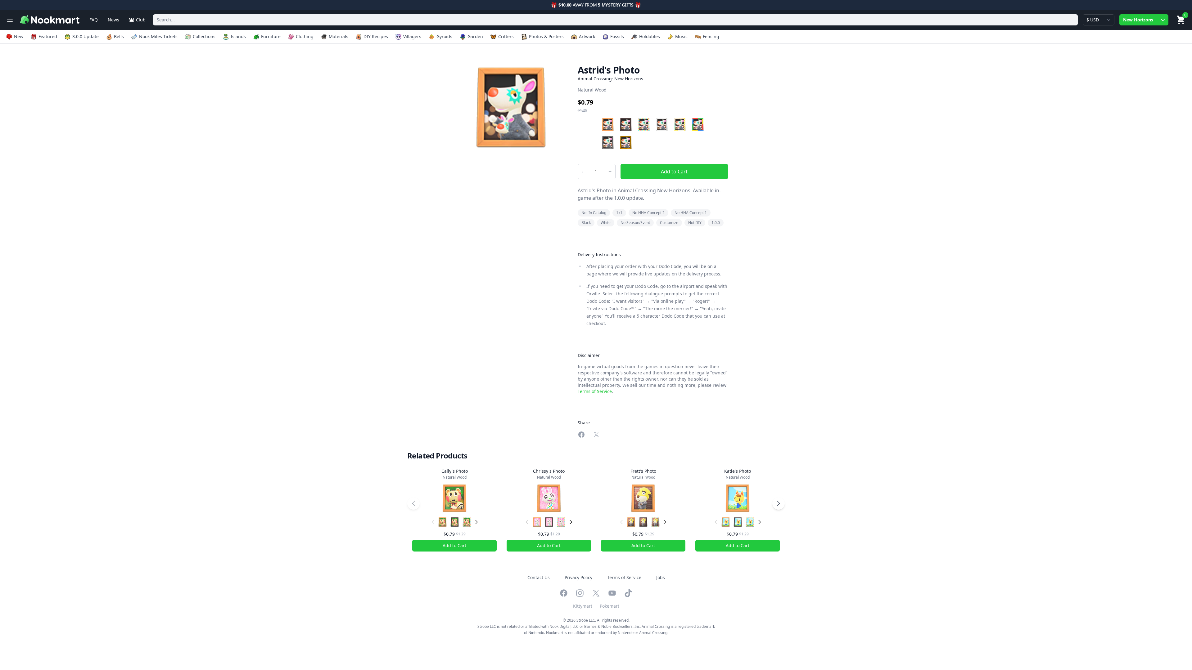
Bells (119, 36)
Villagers (412, 36)
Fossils (617, 36)
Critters (506, 36)
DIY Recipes (375, 36)
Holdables (649, 36)
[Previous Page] (413, 503)
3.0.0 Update (85, 36)
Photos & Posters (546, 36)
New (18, 36)
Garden (475, 36)
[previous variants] (433, 522)
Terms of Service (595, 391)
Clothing (305, 36)
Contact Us (538, 577)
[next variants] (476, 522)
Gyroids (444, 36)
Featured (47, 36)
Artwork (587, 36)
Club (141, 20)
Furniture (271, 36)
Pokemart (609, 606)
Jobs (660, 577)
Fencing (711, 36)
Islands (238, 36)
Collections (204, 36)
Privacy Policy (578, 577)
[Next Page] (778, 503)
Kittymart (582, 606)
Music (681, 36)
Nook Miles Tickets (158, 36)
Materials (338, 36)
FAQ (93, 20)
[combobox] (615, 19)
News (113, 20)
